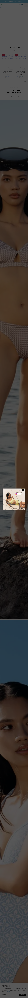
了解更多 (8, 991)
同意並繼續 (22, 994)
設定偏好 (4, 994)
